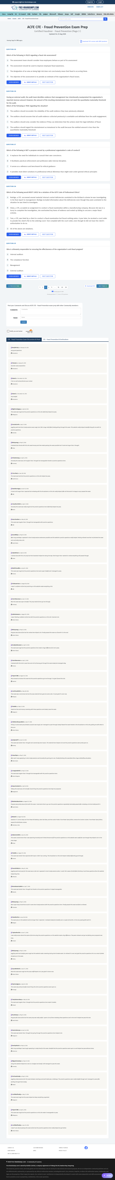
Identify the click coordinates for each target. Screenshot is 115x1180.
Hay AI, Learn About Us (14, 1153)
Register (90, 2)
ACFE (19, 18)
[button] (57, 49)
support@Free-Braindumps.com (25, 2)
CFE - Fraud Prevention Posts (24, 339)
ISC (16, 14)
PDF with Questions (94, 41)
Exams (14, 18)
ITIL (40, 14)
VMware (60, 14)
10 (58, 287)
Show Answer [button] (14, 82)
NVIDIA (84, 14)
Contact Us (11, 1147)
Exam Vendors (11, 1150)
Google (77, 14)
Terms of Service (63, 1147)
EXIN (29, 14)
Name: (15, 318)
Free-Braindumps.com (18, 1162)
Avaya (67, 14)
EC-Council (22, 14)
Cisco (4, 14)
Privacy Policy (63, 1150)
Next (102, 286)
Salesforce (91, 14)
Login (100, 2)
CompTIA (10, 14)
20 (62, 287)
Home (9, 18)
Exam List (99, 7)
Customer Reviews (38, 1147)
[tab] (57, 49)
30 (66, 287)
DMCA (34, 1150)
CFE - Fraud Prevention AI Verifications (55, 339)
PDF (91, 286)
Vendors (90, 7)
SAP (72, 14)
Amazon (99, 14)
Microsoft (53, 14)
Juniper (45, 14)
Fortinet (35, 14)
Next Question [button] (47, 82)
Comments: (14, 310)
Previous (14, 286)
